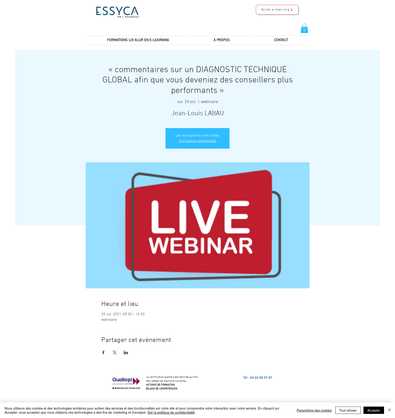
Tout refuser (348, 410)
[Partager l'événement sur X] (114, 352)
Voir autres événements (197, 141)
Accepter (373, 410)
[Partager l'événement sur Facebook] (103, 352)
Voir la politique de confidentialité (171, 412)
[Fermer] (389, 410)
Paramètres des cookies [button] (314, 410)
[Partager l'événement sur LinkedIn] (126, 352)
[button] (304, 28)
